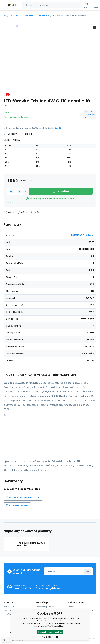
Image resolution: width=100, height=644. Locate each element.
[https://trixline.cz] (5, 16)
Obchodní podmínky (46, 606)
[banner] (11, 5)
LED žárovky (28, 15)
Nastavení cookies (50, 637)
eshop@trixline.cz (53, 588)
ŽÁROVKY (14, 15)
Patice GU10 (43, 15)
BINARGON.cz (91, 638)
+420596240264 (22, 588)
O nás (71, 606)
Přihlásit (87, 571)
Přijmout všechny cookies (50, 632)
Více (56, 128)
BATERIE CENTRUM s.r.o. (90, 114)
